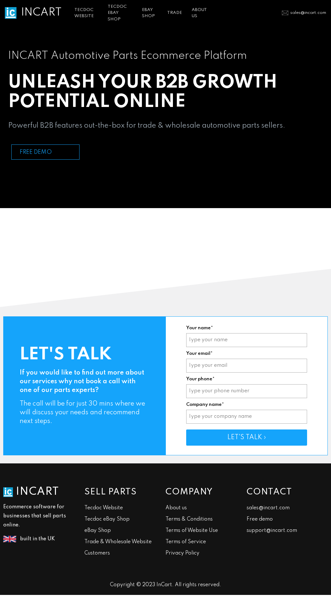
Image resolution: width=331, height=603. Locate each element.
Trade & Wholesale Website (118, 542)
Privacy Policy (182, 553)
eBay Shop (97, 530)
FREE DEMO (36, 152)
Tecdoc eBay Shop (107, 519)
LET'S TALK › (246, 437)
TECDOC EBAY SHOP (117, 13)
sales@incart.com (308, 13)
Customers (97, 553)
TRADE (174, 13)
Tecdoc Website (103, 508)
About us (176, 508)
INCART (41, 12)
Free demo (260, 519)
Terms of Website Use (192, 530)
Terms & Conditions (189, 519)
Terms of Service (186, 542)
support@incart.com (272, 530)
